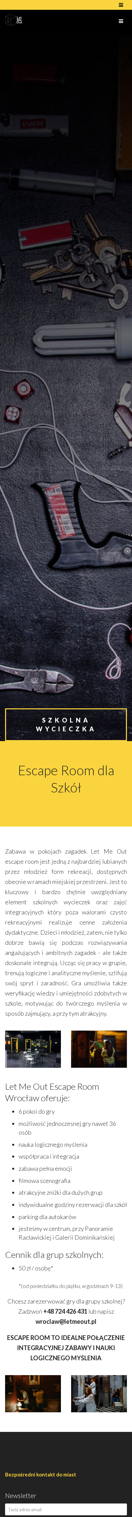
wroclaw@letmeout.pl (66, 1321)
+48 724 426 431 (65, 1311)
